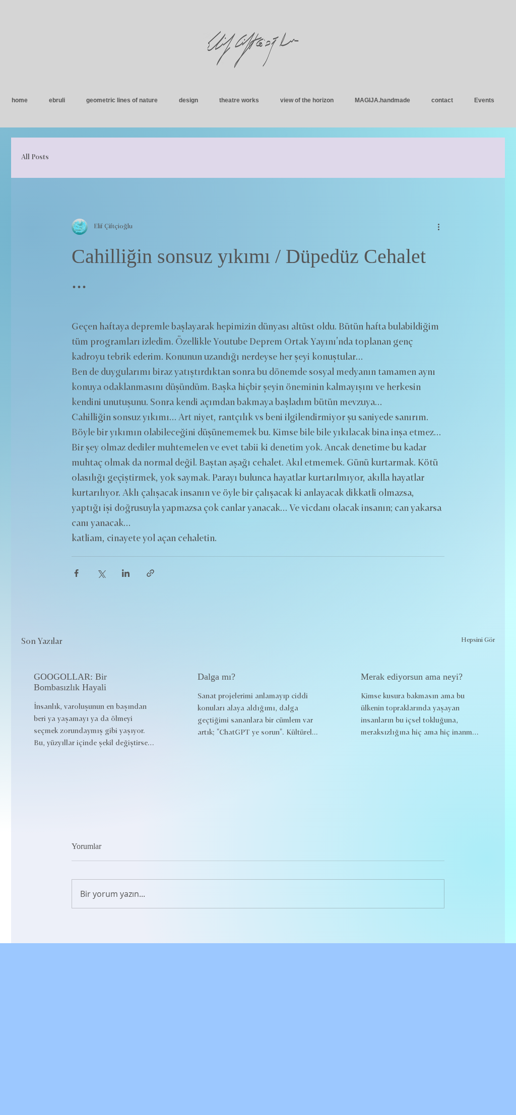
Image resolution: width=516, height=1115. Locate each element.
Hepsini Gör (478, 640)
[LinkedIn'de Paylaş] (126, 573)
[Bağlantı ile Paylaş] (150, 573)
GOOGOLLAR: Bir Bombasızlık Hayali (70, 682)
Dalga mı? (216, 677)
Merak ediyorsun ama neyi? (412, 677)
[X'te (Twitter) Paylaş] (101, 573)
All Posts (35, 157)
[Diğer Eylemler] (438, 227)
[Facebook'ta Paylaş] (76, 573)
